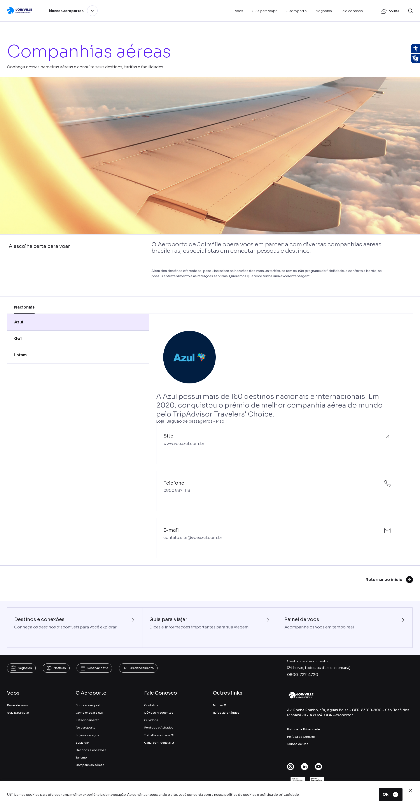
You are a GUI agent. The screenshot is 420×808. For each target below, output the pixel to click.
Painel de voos (17, 705)
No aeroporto (86, 727)
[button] (410, 10)
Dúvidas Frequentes (158, 712)
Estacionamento (88, 720)
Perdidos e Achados (158, 727)
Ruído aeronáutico (226, 712)
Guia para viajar (18, 712)
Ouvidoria (151, 720)
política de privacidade (279, 794)
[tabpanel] (277, 439)
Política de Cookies (301, 737)
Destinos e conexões (91, 750)
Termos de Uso (297, 744)
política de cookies (240, 794)
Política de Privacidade (303, 729)
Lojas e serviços (87, 735)
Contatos (151, 705)
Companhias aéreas (90, 765)
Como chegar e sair (89, 712)
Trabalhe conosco (157, 735)
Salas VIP (82, 742)
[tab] (78, 322)
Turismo (81, 757)
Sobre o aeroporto (89, 705)
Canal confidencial (157, 742)
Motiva (218, 705)
